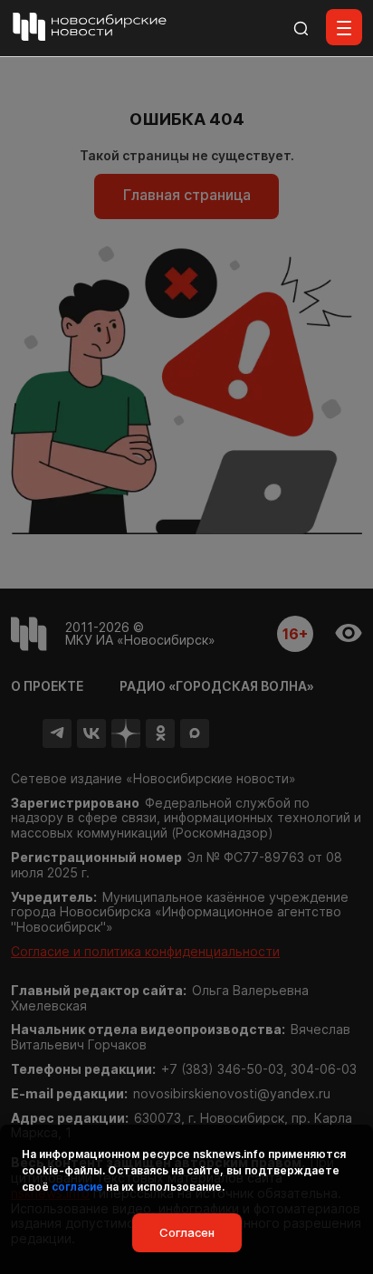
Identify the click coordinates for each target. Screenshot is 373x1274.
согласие (77, 1186)
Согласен (187, 1232)
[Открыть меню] (344, 27)
